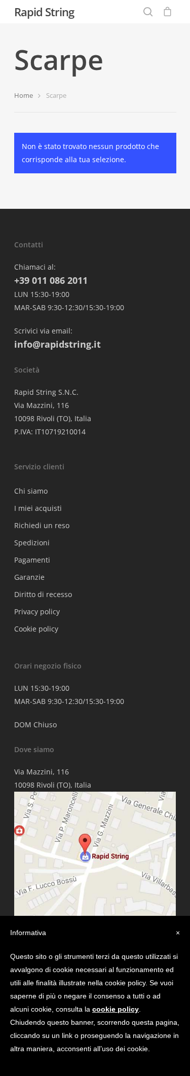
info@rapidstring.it (57, 344)
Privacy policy (37, 611)
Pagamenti (32, 560)
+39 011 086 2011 (51, 280)
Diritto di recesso (43, 594)
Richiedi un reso (41, 525)
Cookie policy (36, 629)
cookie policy (115, 1009)
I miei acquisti (38, 508)
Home (23, 95)
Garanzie (29, 577)
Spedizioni (32, 542)
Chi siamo (31, 491)
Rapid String (44, 11)
